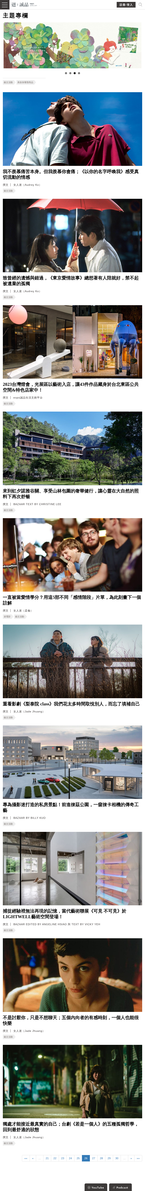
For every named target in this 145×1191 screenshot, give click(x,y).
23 (62, 1158)
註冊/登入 (126, 4)
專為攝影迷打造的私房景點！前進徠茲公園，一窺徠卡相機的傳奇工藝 (71, 807)
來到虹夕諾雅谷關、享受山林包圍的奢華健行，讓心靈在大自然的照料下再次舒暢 (71, 493)
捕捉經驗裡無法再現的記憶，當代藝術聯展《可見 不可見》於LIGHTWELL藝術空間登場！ (64, 914)
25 (78, 1158)
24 (70, 1158)
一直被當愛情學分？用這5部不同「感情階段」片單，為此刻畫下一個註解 (72, 600)
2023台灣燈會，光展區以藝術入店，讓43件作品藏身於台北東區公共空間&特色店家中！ (71, 387)
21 (47, 1158)
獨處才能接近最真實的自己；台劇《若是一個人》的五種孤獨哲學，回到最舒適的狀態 (71, 1127)
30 (116, 1158)
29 (109, 1158)
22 (54, 1158)
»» (138, 1158)
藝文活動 (8, 82)
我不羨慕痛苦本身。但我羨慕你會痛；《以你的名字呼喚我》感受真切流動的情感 (71, 174)
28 (101, 1158)
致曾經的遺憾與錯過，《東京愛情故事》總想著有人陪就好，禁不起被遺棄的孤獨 (71, 280)
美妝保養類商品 (25, 82)
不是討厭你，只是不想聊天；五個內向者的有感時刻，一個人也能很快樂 (71, 1020)
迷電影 (7, 616)
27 (93, 1158)
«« (25, 1158)
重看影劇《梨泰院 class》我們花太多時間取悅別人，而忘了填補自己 (71, 703)
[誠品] (24, 4)
